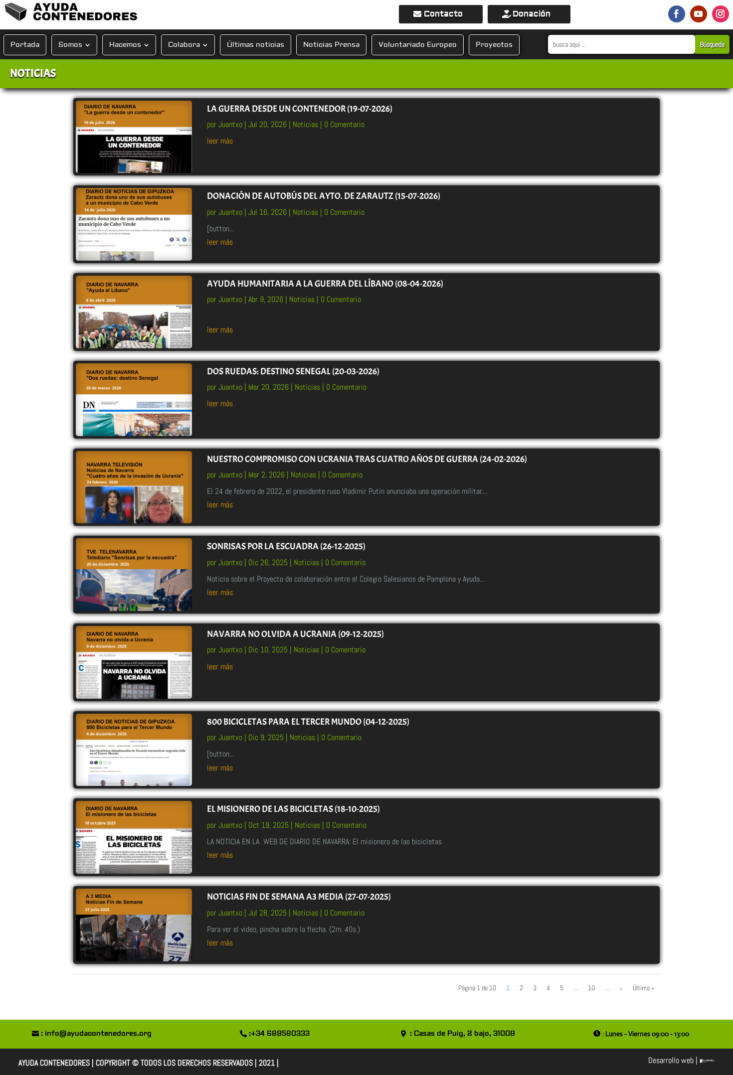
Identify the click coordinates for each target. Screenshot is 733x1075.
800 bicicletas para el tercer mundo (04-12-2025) (308, 722)
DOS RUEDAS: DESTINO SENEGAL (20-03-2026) (293, 371)
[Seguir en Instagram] (721, 14)
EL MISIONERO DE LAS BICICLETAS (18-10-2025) (293, 809)
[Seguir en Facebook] (677, 14)
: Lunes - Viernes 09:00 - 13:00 (645, 1033)
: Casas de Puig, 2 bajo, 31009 (462, 1033)
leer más (220, 141)
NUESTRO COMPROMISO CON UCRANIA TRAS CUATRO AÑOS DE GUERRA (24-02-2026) (367, 459)
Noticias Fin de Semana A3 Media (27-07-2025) (299, 897)
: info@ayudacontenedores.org (96, 1033)
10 (591, 987)
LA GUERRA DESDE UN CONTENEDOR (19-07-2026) (299, 109)
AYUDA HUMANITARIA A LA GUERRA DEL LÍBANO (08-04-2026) (325, 284)
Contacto (443, 14)
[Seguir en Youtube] (699, 14)
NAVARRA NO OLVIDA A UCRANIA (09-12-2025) (295, 634)
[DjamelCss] (707, 1060)
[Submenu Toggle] (87, 44)
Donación (531, 14)
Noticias (305, 124)
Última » (644, 987)
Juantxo (230, 124)
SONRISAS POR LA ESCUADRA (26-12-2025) (286, 546)
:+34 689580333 (279, 1033)
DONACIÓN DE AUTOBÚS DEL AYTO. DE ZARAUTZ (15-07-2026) (323, 196)
